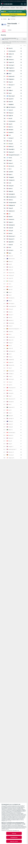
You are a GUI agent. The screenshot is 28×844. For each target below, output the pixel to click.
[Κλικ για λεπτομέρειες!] (13, 48)
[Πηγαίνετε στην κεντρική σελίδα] (8, 4)
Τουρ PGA (12, 19)
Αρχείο (9, 30)
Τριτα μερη (9, 820)
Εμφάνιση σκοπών (14, 841)
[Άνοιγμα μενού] (25, 4)
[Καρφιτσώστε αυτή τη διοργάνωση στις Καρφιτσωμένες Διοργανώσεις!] (19, 23)
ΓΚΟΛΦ (4, 19)
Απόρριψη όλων (14, 837)
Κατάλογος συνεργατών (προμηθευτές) (10, 830)
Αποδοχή (14, 833)
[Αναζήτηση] (22, 4)
